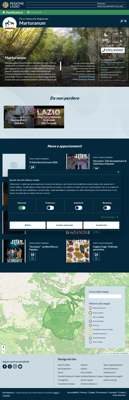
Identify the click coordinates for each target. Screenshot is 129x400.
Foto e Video (86, 372)
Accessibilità (73, 392)
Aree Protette (64, 365)
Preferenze (102, 392)
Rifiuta (28, 225)
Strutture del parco (89, 383)
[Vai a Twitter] (10, 366)
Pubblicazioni (110, 372)
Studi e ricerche (110, 380)
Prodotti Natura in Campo (69, 376)
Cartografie (63, 380)
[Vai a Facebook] (5, 366)
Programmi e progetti (113, 376)
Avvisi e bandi (87, 380)
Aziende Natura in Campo (92, 376)
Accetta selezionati (64, 225)
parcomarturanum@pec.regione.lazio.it (113, 68)
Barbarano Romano (87, 79)
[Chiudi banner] (118, 172)
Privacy (84, 392)
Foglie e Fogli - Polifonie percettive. (105, 248)
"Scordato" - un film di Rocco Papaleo (43, 248)
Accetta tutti (101, 225)
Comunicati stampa (66, 383)
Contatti (113, 392)
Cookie (92, 392)
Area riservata (119, 395)
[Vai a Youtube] (20, 366)
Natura (84, 368)
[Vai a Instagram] (15, 366)
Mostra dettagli (108, 217)
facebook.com (106, 77)
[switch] (50, 208)
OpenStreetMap (114, 353)
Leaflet (103, 353)
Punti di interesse (111, 368)
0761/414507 (114, 50)
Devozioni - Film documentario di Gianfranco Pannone (109, 162)
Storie (60, 372)
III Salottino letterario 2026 (43, 162)
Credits (122, 392)
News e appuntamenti (113, 365)
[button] (75, 306)
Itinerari (84, 365)
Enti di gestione (64, 368)
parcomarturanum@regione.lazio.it (113, 63)
